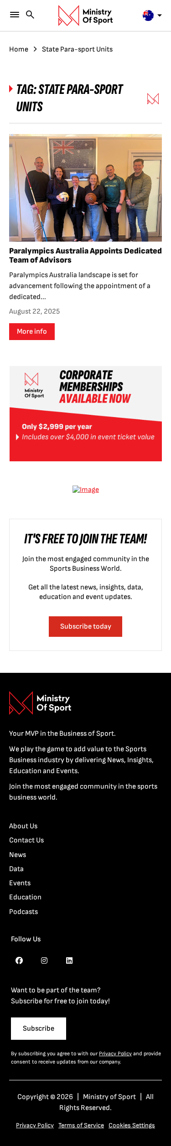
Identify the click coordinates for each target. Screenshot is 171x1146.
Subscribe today (85, 626)
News (17, 855)
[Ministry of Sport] (85, 15)
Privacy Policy (115, 1053)
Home (18, 49)
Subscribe (38, 1028)
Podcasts (23, 912)
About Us (23, 826)
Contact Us (26, 840)
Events (20, 883)
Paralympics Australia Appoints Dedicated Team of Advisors (85, 255)
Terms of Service (81, 1125)
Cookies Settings (132, 1125)
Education (25, 897)
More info (32, 331)
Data (16, 869)
